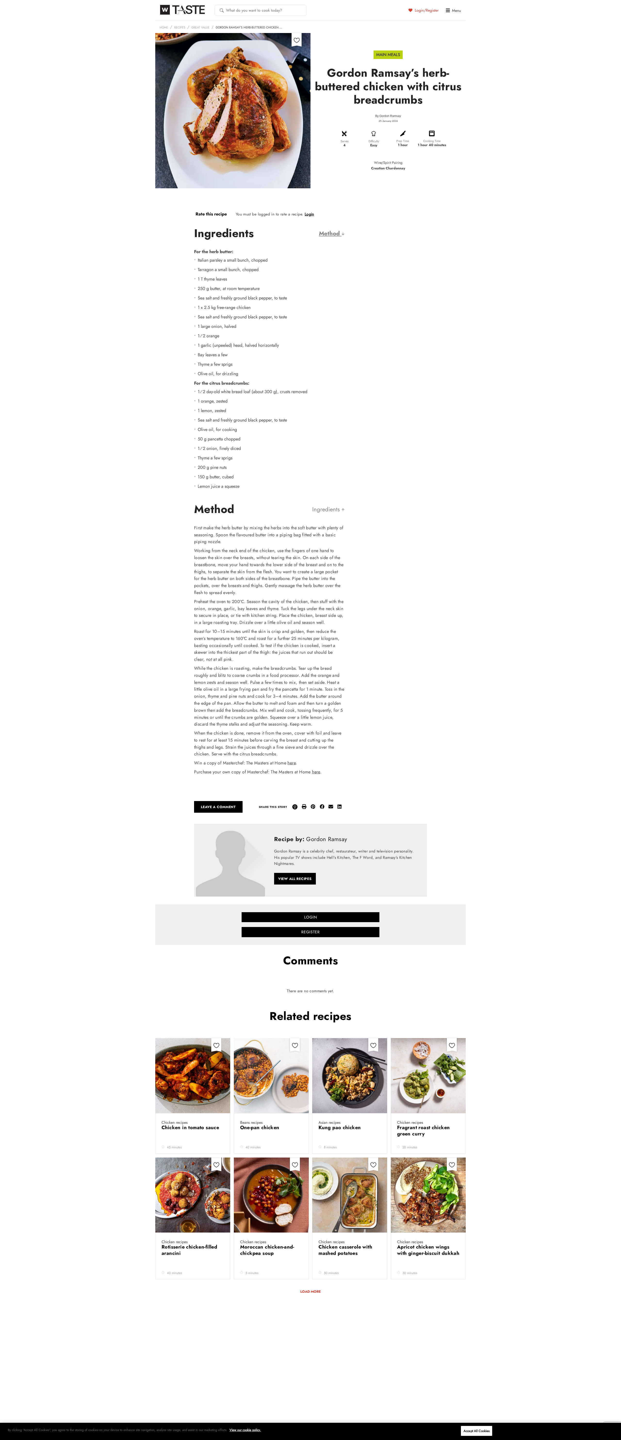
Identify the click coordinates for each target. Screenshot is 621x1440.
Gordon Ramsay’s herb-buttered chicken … (249, 27)
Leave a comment (218, 806)
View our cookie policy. (245, 1430)
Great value (200, 27)
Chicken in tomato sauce (191, 1127)
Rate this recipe (211, 214)
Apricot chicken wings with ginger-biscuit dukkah (428, 1250)
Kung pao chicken (340, 1127)
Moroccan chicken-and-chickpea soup (267, 1250)
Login (309, 214)
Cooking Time (432, 141)
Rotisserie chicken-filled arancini (189, 1250)
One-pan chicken (260, 1127)
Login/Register (426, 10)
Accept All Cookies (477, 1431)
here (291, 763)
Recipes (179, 27)
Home (164, 27)
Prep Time (402, 141)
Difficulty (373, 141)
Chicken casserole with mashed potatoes (345, 1250)
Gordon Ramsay (390, 116)
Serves (345, 141)
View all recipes (295, 878)
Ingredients (327, 509)
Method (330, 233)
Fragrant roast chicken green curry (423, 1130)
